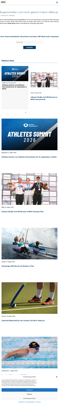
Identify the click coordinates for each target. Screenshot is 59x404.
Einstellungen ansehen (29, 398)
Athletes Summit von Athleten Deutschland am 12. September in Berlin (14, 87)
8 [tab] (34, 112)
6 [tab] (31, 112)
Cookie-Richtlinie (21, 401)
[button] (56, 377)
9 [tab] (35, 112)
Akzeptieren (29, 390)
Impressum (38, 401)
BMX (32, 92)
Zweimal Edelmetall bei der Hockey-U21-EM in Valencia (23, 321)
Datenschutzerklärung (30, 401)
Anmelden (29, 47)
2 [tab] (26, 112)
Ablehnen (29, 394)
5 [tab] (30, 112)
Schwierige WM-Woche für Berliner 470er (18, 266)
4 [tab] (29, 112)
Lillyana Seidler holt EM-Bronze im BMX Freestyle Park (44, 98)
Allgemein (12, 15)
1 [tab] (25, 112)
